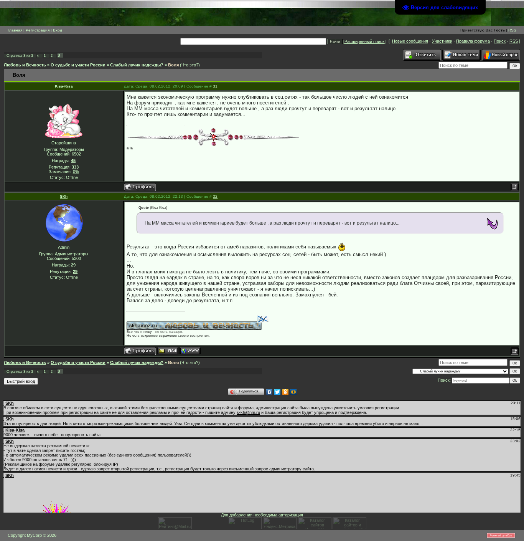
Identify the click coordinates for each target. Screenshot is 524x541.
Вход (57, 30)
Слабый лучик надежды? (136, 65)
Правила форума (473, 41)
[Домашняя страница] (190, 351)
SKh (64, 196)
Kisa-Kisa (64, 86)
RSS (512, 30)
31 (215, 86)
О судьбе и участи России (78, 65)
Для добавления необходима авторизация (262, 515)
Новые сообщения (410, 41)
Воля (173, 65)
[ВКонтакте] (269, 392)
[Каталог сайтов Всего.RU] (314, 527)
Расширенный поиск (364, 41)
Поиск (500, 41)
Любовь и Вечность (25, 65)
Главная (15, 30)
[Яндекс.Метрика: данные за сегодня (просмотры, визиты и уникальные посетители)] (280, 523)
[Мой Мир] (294, 392)
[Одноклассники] (286, 392)
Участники (442, 41)
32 (215, 196)
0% (76, 171)
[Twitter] (278, 392)
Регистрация (37, 30)
